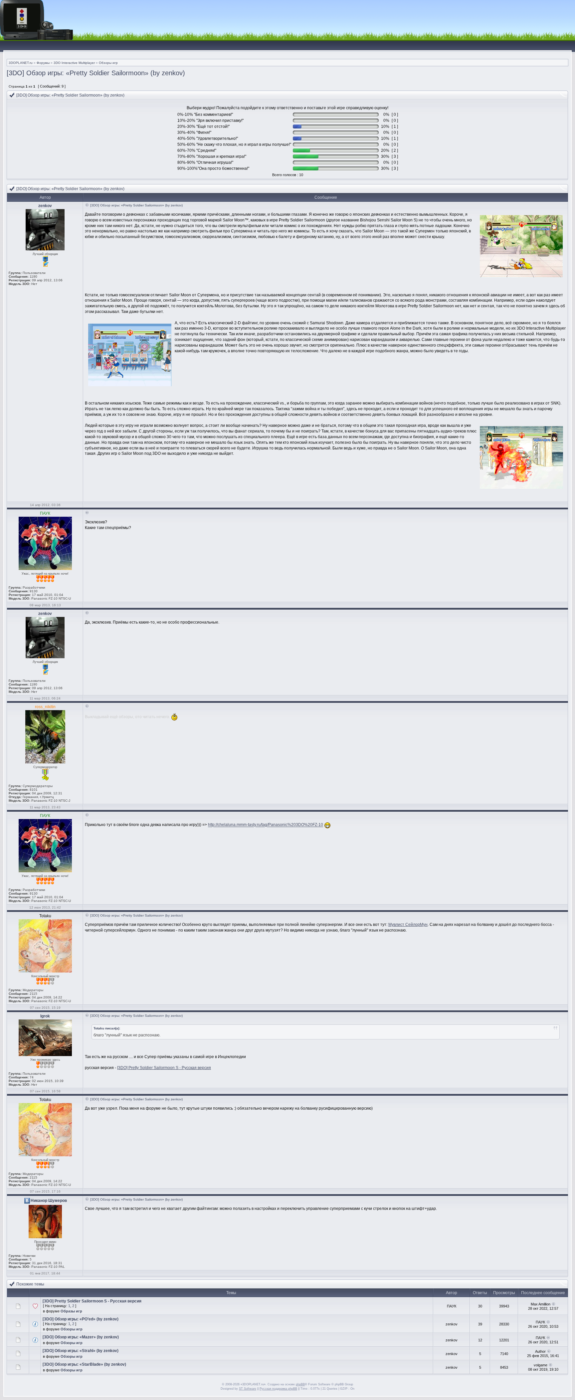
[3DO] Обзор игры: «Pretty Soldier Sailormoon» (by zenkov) (96, 73)
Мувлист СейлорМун (408, 924)
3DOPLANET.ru (21, 63)
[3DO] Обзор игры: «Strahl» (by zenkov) (80, 1350)
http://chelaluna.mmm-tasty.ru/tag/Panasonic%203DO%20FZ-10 (265, 825)
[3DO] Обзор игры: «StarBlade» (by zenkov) (84, 1364)
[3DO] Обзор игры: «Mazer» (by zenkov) (81, 1337)
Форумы (43, 63)
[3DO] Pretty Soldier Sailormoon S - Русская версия (164, 1067)
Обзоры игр (108, 63)
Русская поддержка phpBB (278, 1388)
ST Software (247, 1388)
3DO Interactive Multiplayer (74, 63)
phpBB (300, 1384)
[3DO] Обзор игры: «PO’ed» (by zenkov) (80, 1319)
